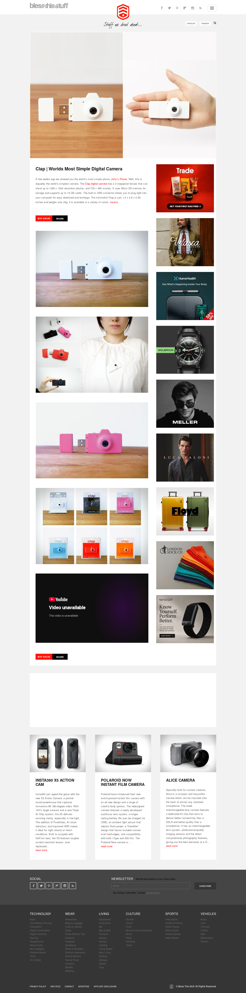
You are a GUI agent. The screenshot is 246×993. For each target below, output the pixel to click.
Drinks (129, 923)
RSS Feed (55, 986)
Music (129, 933)
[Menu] (212, 8)
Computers (35, 926)
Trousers (69, 963)
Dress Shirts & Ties (75, 933)
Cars (203, 923)
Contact (69, 986)
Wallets (69, 967)
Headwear (70, 945)
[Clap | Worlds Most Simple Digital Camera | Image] (123, 95)
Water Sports (172, 937)
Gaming (34, 937)
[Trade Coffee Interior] (185, 188)
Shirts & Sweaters (74, 948)
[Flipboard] (185, 8)
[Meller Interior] (185, 404)
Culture (133, 913)
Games (102, 937)
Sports (171, 913)
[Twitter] (169, 8)
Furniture (103, 933)
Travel (129, 945)
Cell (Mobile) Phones (41, 923)
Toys (101, 967)
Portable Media (38, 952)
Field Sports (171, 919)
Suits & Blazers (73, 956)
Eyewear (69, 937)
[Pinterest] (177, 8)
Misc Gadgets (37, 948)
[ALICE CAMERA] (188, 753)
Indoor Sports (172, 926)
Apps (32, 919)
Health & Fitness (173, 923)
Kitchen (103, 941)
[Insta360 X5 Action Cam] (58, 753)
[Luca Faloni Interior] (185, 458)
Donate (130, 919)
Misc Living (105, 952)
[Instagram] (192, 8)
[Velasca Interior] (185, 242)
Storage (103, 959)
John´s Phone (119, 179)
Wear (70, 913)
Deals (68, 930)
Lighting (103, 945)
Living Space (106, 948)
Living (104, 913)
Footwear (70, 941)
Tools (32, 956)
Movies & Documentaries (139, 930)
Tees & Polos (72, 959)
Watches (69, 970)
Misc (203, 933)
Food (128, 926)
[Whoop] (185, 619)
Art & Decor (105, 923)
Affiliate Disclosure (105, 986)
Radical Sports (173, 933)
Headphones (36, 941)
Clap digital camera (96, 183)
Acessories (71, 919)
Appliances (105, 919)
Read (129, 937)
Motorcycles (207, 937)
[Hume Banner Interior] (185, 296)
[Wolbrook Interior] (185, 350)
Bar (101, 926)
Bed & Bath (105, 930)
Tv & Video (35, 959)
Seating (103, 956)
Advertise (83, 986)
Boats (204, 919)
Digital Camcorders (40, 930)
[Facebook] (162, 8)
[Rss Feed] (200, 8)
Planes (204, 941)
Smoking (130, 941)
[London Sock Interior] (185, 565)
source (114, 202)
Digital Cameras (38, 933)
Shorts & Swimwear (75, 952)
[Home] (123, 11)
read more (41, 850)
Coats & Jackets (73, 926)
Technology (40, 913)
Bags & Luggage (74, 923)
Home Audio (36, 945)
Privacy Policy (38, 986)
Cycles (204, 930)
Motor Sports (172, 930)
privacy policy (153, 892)
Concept (205, 926)
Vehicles (208, 913)
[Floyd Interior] (185, 511)
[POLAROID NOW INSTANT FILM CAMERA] (123, 753)
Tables (102, 963)
